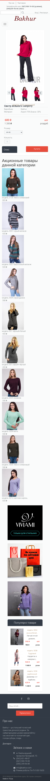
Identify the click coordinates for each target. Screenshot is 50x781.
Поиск (22, 13)
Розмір (7, 128)
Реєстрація (44, 13)
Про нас (11, 3)
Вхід (36, 13)
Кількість (8, 138)
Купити (37, 149)
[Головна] (25, 18)
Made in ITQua (8, 779)
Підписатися (25, 713)
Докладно (7, 744)
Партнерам (21, 3)
